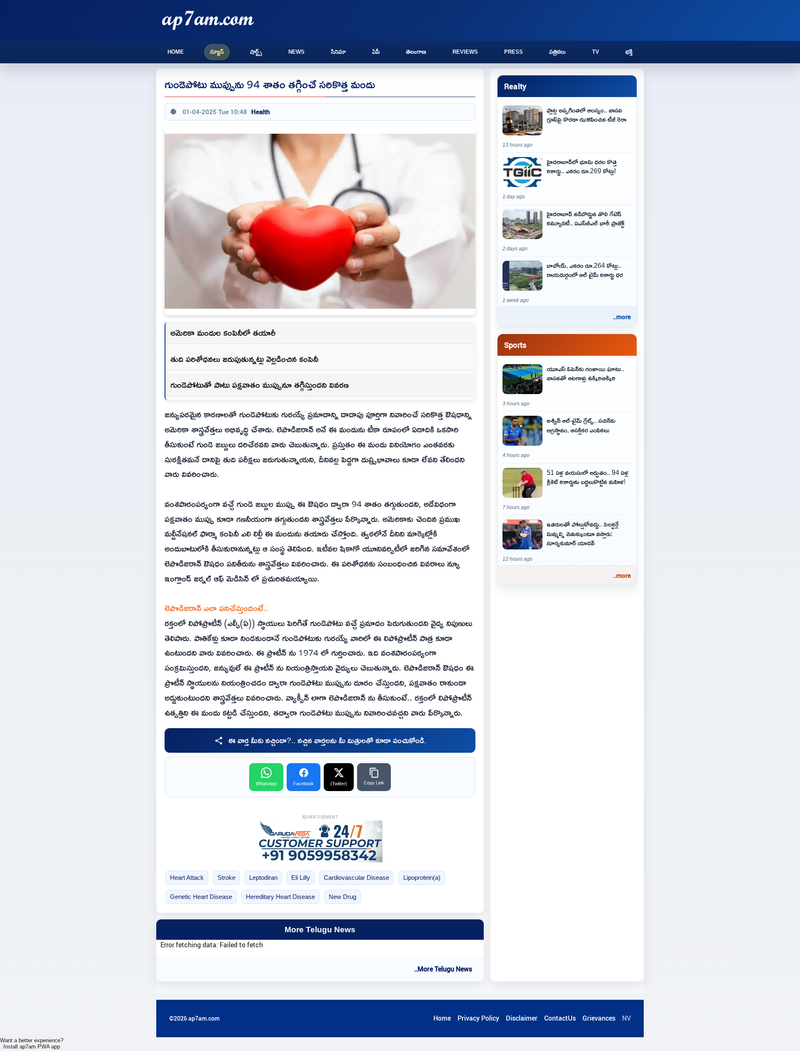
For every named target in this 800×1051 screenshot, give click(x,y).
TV (595, 52)
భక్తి (628, 52)
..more (622, 316)
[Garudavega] (320, 841)
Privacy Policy (478, 1018)
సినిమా (338, 52)
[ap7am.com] (208, 20)
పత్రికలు (557, 52)
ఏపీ (376, 52)
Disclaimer (522, 1018)
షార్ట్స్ (256, 52)
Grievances (598, 1018)
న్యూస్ (217, 52)
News (296, 52)
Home (176, 52)
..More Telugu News (443, 969)
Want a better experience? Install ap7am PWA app (31, 1043)
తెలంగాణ (416, 52)
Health (260, 111)
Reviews (465, 52)
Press (513, 52)
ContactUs (560, 1018)
